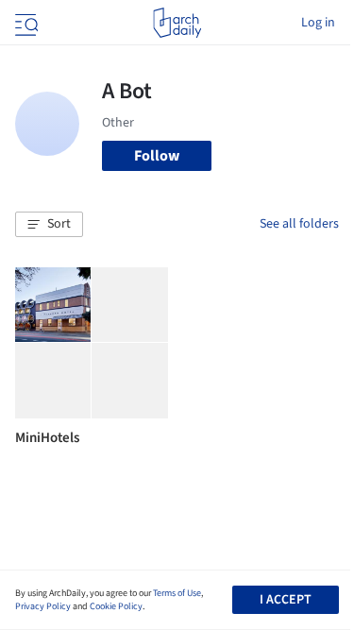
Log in (318, 22)
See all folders (299, 223)
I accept (286, 599)
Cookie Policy (116, 606)
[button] (49, 225)
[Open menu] (24, 22)
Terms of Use (177, 593)
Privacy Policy (43, 606)
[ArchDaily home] (177, 23)
